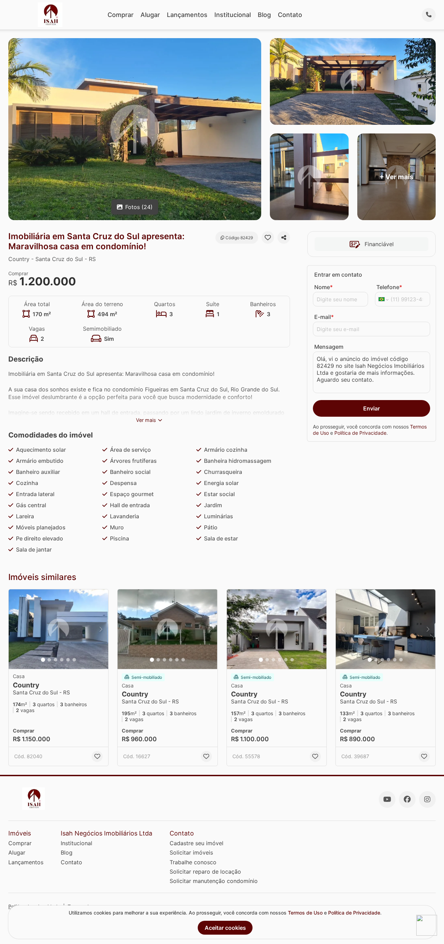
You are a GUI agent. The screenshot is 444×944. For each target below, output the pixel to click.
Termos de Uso (305, 913)
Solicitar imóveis (191, 852)
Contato (290, 14)
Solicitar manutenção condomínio (214, 880)
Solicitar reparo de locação (205, 871)
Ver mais (146, 420)
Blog (264, 14)
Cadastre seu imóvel (196, 843)
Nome (323, 287)
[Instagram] (427, 799)
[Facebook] (407, 799)
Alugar (150, 14)
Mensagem (328, 346)
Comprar (121, 14)
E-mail (324, 316)
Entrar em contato (338, 274)
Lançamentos (187, 14)
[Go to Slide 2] (49, 659)
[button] (58, 629)
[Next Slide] (101, 629)
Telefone (389, 287)
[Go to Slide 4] (61, 659)
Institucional (232, 14)
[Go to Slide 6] (74, 659)
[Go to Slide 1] (43, 660)
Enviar (371, 408)
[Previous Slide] (16, 629)
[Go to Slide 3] (55, 659)
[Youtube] (387, 799)
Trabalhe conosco (193, 862)
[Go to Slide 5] (68, 659)
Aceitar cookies (225, 927)
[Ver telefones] (429, 15)
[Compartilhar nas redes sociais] (284, 237)
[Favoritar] (268, 237)
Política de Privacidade (360, 433)
